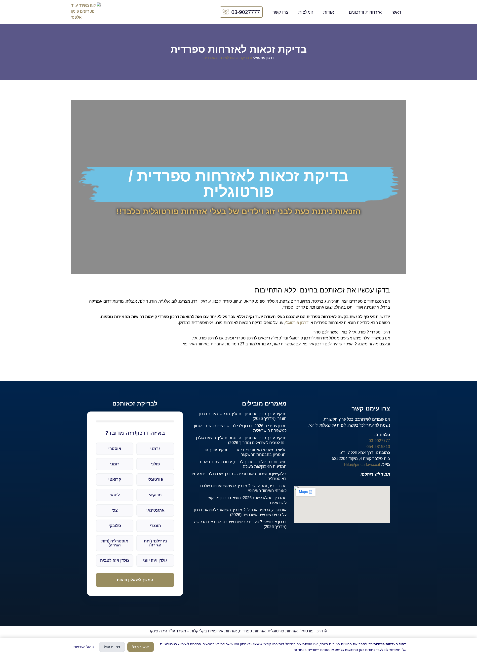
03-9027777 (245, 12)
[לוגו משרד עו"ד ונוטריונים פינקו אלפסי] (86, 12)
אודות (328, 12)
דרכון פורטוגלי (263, 58)
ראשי (396, 12)
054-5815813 (378, 447)
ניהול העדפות (84, 647)
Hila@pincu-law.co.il (362, 464)
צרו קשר (280, 12)
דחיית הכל (112, 647)
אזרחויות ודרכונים (365, 12)
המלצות (305, 12)
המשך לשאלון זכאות (135, 580)
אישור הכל (140, 647)
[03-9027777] (226, 12)
